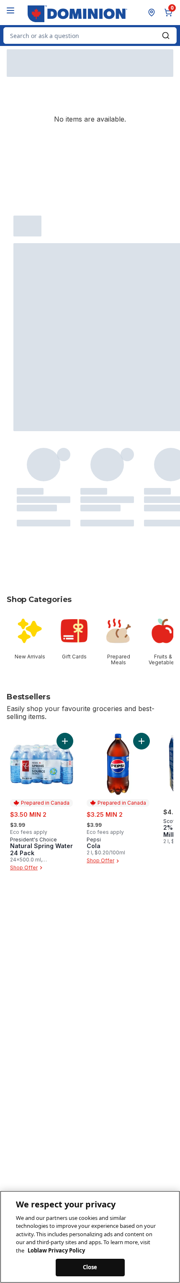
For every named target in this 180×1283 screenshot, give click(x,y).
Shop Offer (24, 867)
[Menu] (10, 10)
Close (90, 1267)
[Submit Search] (166, 35)
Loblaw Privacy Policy (56, 1250)
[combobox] (90, 35)
